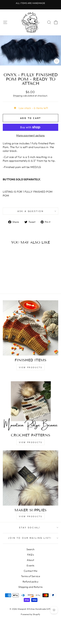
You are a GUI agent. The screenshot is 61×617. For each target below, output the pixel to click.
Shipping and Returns (30, 586)
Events (30, 565)
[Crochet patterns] (30, 403)
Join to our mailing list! (29, 538)
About (30, 560)
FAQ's (30, 554)
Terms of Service (30, 576)
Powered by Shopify (30, 614)
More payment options (30, 135)
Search (30, 549)
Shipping (17, 95)
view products (30, 367)
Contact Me (30, 570)
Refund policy (30, 581)
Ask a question (30, 211)
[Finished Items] (30, 328)
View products (30, 516)
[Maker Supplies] (30, 478)
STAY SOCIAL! (29, 527)
